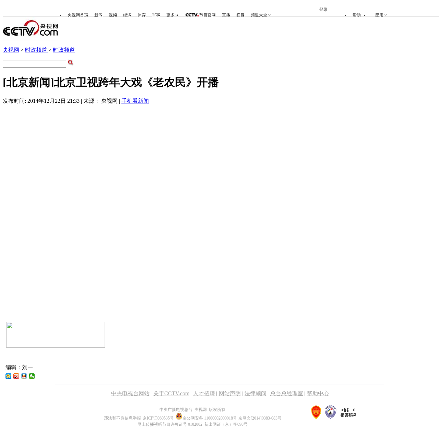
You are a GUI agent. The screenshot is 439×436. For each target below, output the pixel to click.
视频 (113, 15)
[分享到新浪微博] (16, 376)
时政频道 (36, 50)
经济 (127, 15)
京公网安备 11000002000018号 (209, 418)
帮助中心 (318, 393)
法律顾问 (255, 393)
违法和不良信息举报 (122, 418)
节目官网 (207, 15)
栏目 (240, 15)
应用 (379, 15)
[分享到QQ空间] (8, 376)
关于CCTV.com (171, 393)
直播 (226, 15)
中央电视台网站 (130, 393)
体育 (142, 15)
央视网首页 (78, 15)
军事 (156, 15)
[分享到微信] (32, 376)
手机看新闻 (135, 101)
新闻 (98, 15)
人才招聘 (204, 393)
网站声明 (230, 393)
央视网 (11, 50)
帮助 (357, 15)
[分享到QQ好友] (24, 376)
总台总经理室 (286, 393)
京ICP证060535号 (158, 418)
